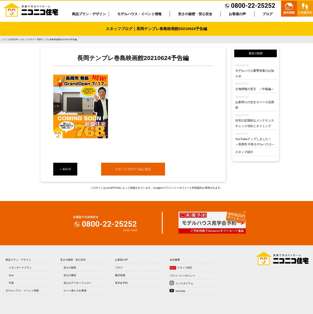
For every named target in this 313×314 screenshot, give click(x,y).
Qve (11, 275)
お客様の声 (237, 14)
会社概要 (175, 259)
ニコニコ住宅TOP (9, 39)
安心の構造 (69, 275)
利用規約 (197, 187)
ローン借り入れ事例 (74, 290)
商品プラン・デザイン (89, 14)
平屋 (11, 282)
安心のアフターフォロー (77, 282)
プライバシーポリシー (177, 187)
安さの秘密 (69, 267)
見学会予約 (121, 282)
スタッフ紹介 (244, 152)
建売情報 (120, 275)
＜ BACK (65, 169)
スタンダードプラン (20, 267)
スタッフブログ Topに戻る (133, 169)
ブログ (268, 14)
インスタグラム (184, 283)
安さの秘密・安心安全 (195, 14)
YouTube (180, 291)
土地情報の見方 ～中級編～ (254, 89)
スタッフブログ (27, 39)
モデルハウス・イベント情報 (139, 14)
